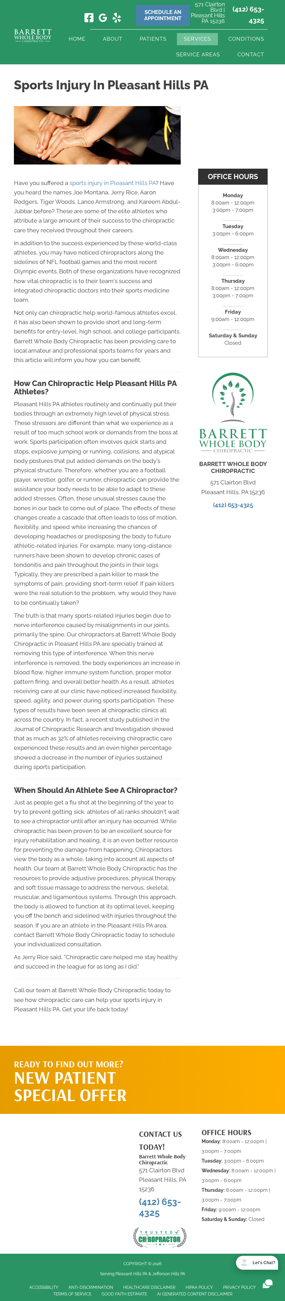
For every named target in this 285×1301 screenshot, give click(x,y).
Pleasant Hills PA (131, 1273)
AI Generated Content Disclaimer (195, 1294)
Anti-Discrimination (90, 1287)
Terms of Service (72, 1294)
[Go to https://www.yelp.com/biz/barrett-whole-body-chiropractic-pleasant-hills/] (117, 19)
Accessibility (43, 1287)
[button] (226, 1059)
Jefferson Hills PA (168, 1273)
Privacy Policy (239, 1287)
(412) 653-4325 (233, 504)
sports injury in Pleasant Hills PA (113, 182)
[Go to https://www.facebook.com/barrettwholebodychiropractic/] (89, 18)
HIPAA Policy (199, 1287)
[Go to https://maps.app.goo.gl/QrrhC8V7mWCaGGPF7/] (103, 19)
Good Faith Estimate (124, 1294)
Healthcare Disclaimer (149, 1287)
